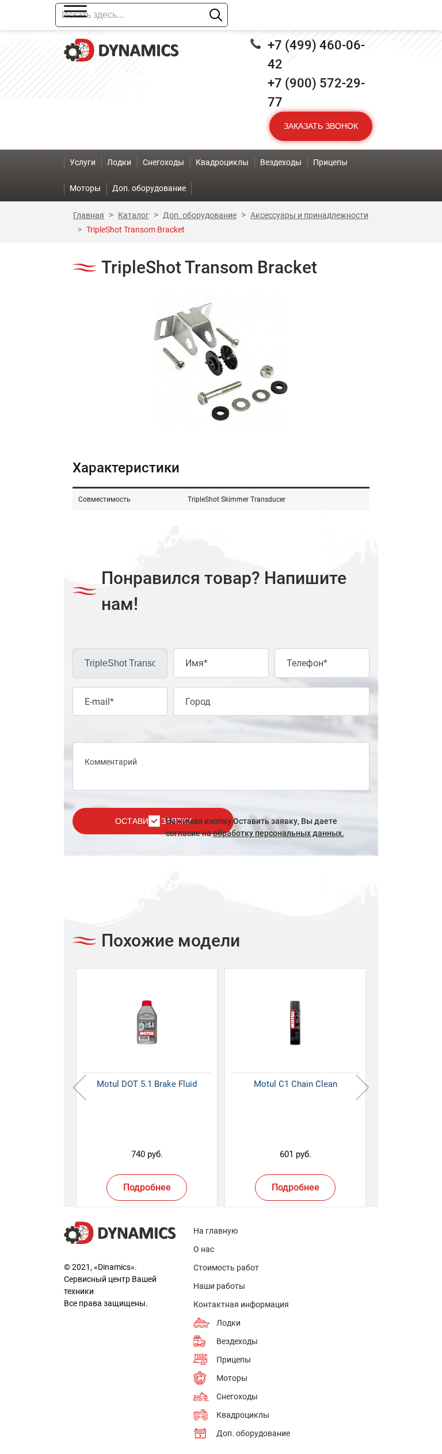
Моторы (231, 1378)
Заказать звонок (321, 126)
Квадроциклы (242, 1414)
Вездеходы (237, 1341)
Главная (88, 215)
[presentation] (80, 1087)
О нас (203, 1249)
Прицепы (233, 1359)
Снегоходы (237, 1396)
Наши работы (219, 1286)
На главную (215, 1230)
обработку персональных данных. (278, 833)
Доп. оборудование (200, 215)
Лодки (228, 1322)
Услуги (83, 162)
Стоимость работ (226, 1267)
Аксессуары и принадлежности (309, 215)
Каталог (133, 215)
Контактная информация (241, 1304)
